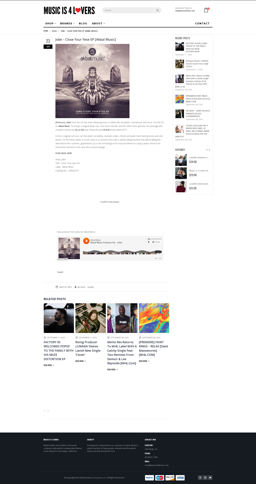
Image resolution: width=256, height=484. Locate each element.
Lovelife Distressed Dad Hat (202, 183)
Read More (48, 365)
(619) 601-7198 (151, 457)
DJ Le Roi (79, 129)
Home (46, 31)
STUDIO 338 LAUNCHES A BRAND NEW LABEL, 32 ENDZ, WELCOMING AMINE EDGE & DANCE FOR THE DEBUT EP (192, 131)
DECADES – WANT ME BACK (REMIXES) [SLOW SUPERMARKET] (198, 113)
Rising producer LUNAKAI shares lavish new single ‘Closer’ (197, 63)
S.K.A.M (105, 129)
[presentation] (207, 150)
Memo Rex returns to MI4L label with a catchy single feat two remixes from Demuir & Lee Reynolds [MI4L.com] (192, 81)
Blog (54, 31)
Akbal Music (64, 126)
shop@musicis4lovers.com (185, 10)
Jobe (69, 122)
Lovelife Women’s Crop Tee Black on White (210, 157)
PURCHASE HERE (63, 153)
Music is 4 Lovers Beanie (201, 170)
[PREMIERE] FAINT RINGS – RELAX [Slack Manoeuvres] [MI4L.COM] (198, 99)
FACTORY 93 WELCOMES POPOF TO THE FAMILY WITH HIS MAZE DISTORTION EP (196, 47)
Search (157, 10)
